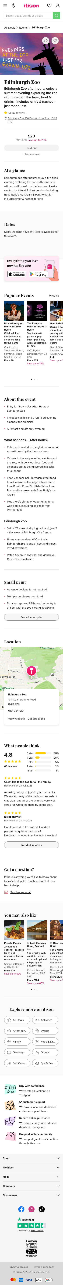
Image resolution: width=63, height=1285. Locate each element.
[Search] (56, 15)
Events (23, 27)
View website (16, 719)
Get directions (36, 719)
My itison (8, 1168)
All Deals (9, 27)
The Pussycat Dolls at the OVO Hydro (37, 326)
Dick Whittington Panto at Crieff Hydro (13, 326)
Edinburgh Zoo (16, 544)
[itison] (31, 6)
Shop (6, 1158)
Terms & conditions (44, 1267)
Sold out (31, 148)
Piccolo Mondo (12, 943)
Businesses (10, 1195)
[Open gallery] (31, 54)
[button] (31, 379)
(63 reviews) (18, 112)
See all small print (32, 617)
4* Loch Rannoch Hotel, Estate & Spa (36, 946)
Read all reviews (31, 845)
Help (6, 1177)
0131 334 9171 (16, 711)
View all (54, 296)
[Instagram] (31, 1212)
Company (9, 1186)
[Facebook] (21, 1212)
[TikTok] (41, 1212)
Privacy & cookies (18, 1267)
